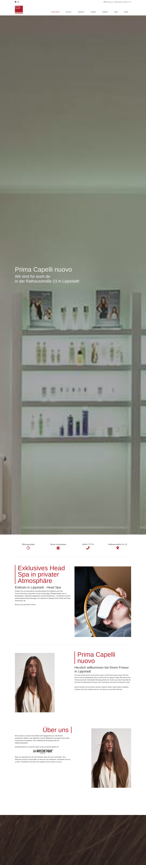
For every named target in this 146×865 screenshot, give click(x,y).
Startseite (55, 12)
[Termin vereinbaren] (58, 547)
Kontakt (81, 12)
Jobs (116, 12)
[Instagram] (18, 2)
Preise (93, 12)
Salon (68, 12)
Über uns (56, 729)
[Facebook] (15, 2)
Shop (126, 12)
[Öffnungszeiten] (28, 547)
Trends (105, 12)
